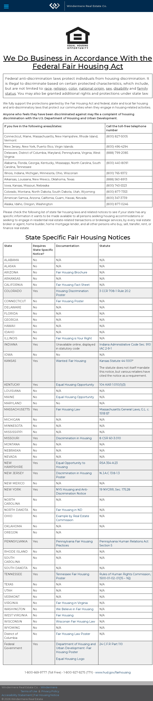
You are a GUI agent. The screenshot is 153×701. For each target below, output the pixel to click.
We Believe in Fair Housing (74, 609)
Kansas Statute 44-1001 (115, 361)
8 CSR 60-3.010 (110, 438)
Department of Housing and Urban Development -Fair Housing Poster (76, 648)
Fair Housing (65, 615)
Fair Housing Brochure (71, 272)
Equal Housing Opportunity (75, 384)
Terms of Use (29, 691)
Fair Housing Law (68, 409)
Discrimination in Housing (74, 438)
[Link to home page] (55, 6)
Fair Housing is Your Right (74, 338)
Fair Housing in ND (69, 510)
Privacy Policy (50, 691)
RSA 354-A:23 (108, 463)
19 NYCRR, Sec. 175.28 (114, 489)
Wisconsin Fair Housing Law (75, 621)
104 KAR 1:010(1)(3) (112, 384)
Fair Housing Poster (70, 301)
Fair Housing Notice (46, 695)
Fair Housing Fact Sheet (73, 285)
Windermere (49, 687)
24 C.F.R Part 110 (111, 644)
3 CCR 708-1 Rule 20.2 (114, 291)
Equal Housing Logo (70, 659)
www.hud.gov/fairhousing (113, 672)
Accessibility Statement (17, 695)
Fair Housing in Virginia (72, 603)
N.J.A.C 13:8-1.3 (109, 473)
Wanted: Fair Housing (71, 361)
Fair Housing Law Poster (73, 634)
